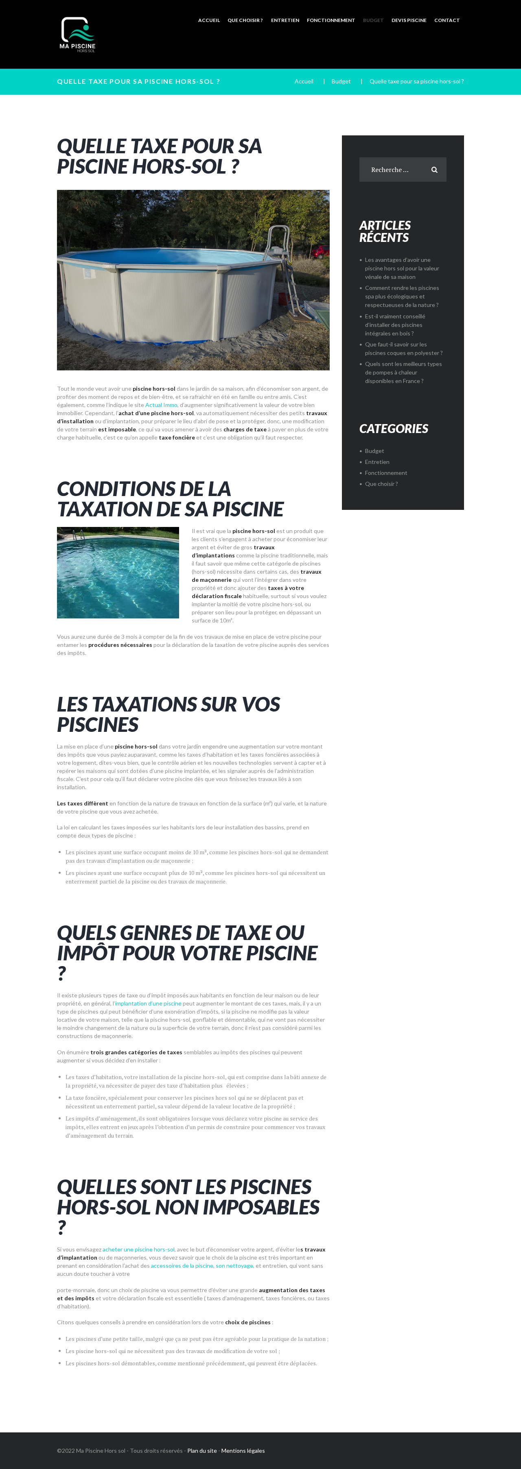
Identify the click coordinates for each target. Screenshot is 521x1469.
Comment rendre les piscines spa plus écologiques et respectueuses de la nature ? (402, 296)
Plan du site (202, 1450)
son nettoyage (234, 1265)
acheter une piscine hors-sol (139, 1249)
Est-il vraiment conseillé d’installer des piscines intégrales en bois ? (395, 325)
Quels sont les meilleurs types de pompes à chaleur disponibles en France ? (403, 372)
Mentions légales (243, 1450)
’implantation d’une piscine (148, 1003)
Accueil (304, 81)
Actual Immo (161, 404)
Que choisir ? (381, 483)
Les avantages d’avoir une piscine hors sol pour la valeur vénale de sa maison (402, 268)
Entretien (377, 461)
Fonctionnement (386, 472)
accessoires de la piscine (182, 1265)
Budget (341, 81)
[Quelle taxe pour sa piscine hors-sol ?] (193, 280)
